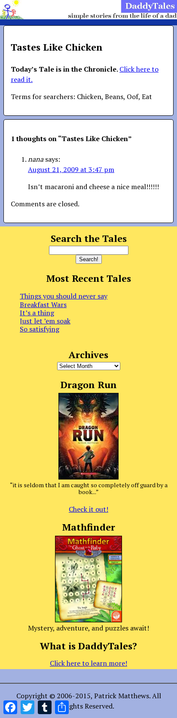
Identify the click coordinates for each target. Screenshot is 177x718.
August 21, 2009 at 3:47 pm (71, 169)
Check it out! (88, 509)
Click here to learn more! (88, 663)
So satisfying (39, 329)
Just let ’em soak (45, 321)
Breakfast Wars (43, 304)
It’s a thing (37, 312)
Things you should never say (63, 296)
